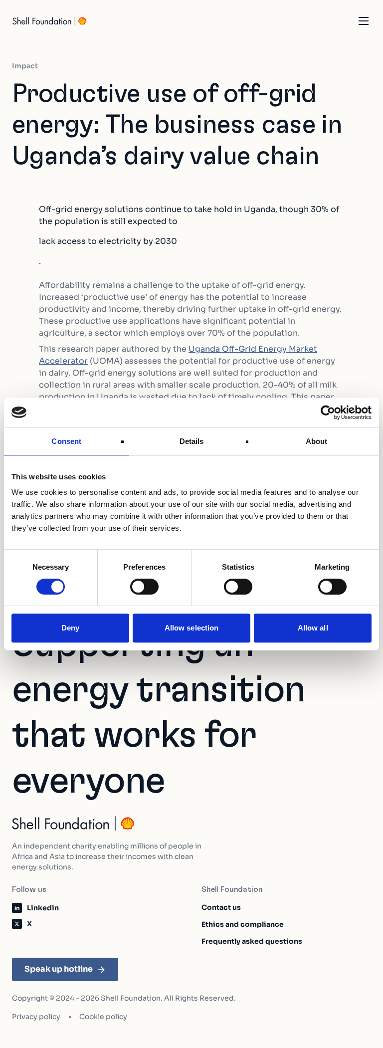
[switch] (144, 587)
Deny (70, 628)
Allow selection (192, 628)
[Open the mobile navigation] (364, 21)
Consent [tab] (66, 441)
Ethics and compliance (242, 924)
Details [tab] (192, 441)
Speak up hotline (58, 969)
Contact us (221, 907)
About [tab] (317, 441)
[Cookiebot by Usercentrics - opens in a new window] (328, 412)
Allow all (313, 628)
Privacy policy (36, 1016)
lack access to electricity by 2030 (108, 241)
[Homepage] (49, 20)
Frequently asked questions (251, 941)
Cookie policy (103, 1016)
